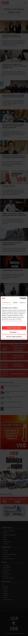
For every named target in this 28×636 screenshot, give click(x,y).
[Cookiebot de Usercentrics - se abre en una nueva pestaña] (20, 298)
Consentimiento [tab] (6, 302)
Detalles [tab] (15, 302)
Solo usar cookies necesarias (14, 336)
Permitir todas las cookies (14, 328)
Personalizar (13, 332)
